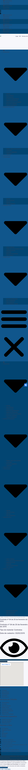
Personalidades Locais (12, 303)
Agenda (8, 198)
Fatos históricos (10, 302)
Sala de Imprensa (10, 203)
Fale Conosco (9, 255)
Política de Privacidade (12, 764)
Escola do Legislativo (11, 103)
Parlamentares (10, 97)
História (8, 94)
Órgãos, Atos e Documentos (13, 148)
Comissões (9, 150)
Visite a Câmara (10, 247)
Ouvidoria (7, 2)
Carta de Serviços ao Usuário (13, 102)
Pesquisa (7, 4)
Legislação (9, 153)
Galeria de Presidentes (12, 100)
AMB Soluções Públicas (15, 759)
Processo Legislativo (11, 152)
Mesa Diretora (9, 95)
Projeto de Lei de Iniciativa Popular (15, 248)
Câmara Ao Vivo (10, 200)
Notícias (8, 202)
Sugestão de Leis (10, 250)
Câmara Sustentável (11, 105)
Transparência (8, 0)
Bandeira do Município (12, 299)
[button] (14, 333)
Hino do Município (10, 300)
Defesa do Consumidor (12, 253)
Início (2, 617)
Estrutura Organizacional (12, 98)
